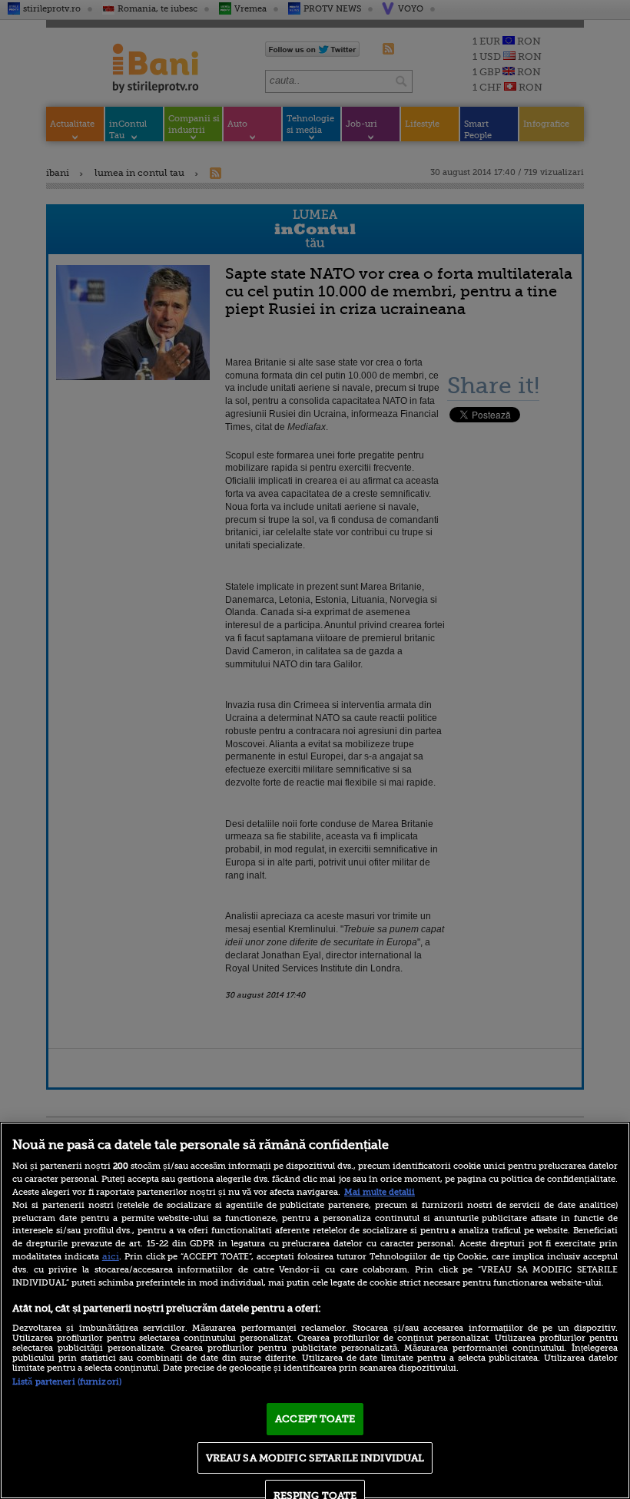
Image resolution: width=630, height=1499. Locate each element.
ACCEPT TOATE (315, 1419)
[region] (315, 1310)
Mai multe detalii (379, 1192)
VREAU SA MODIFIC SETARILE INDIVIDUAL (315, 1458)
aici (110, 1256)
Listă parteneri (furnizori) (66, 1382)
